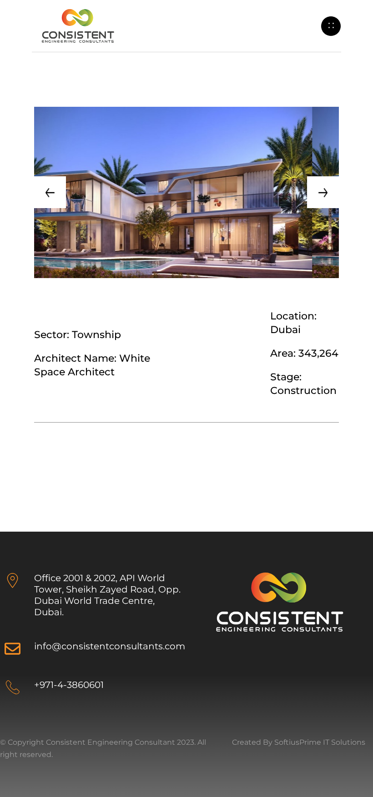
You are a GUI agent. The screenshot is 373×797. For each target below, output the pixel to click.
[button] (50, 192)
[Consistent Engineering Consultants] (78, 25)
